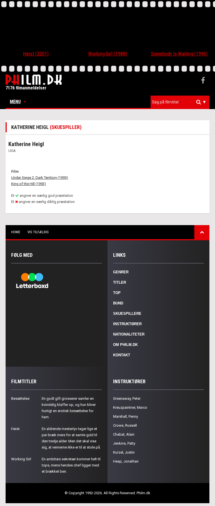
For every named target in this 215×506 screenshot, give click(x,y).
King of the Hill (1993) (28, 184)
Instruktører (127, 324)
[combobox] (180, 102)
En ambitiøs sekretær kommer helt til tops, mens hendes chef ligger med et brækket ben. (71, 465)
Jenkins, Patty (124, 443)
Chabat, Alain (123, 434)
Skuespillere (127, 313)
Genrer (120, 272)
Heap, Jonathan (126, 461)
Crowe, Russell (125, 425)
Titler (119, 282)
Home (15, 232)
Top (117, 293)
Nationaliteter (128, 334)
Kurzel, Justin (124, 452)
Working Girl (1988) (107, 54)
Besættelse (20, 398)
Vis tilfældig (38, 232)
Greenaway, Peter (127, 398)
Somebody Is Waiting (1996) (179, 54)
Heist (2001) (36, 54)
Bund (118, 303)
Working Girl (21, 459)
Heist (15, 429)
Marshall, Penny (125, 416)
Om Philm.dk (125, 345)
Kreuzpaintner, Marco (130, 407)
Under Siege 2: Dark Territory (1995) (39, 177)
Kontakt (121, 355)
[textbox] (181, 102)
